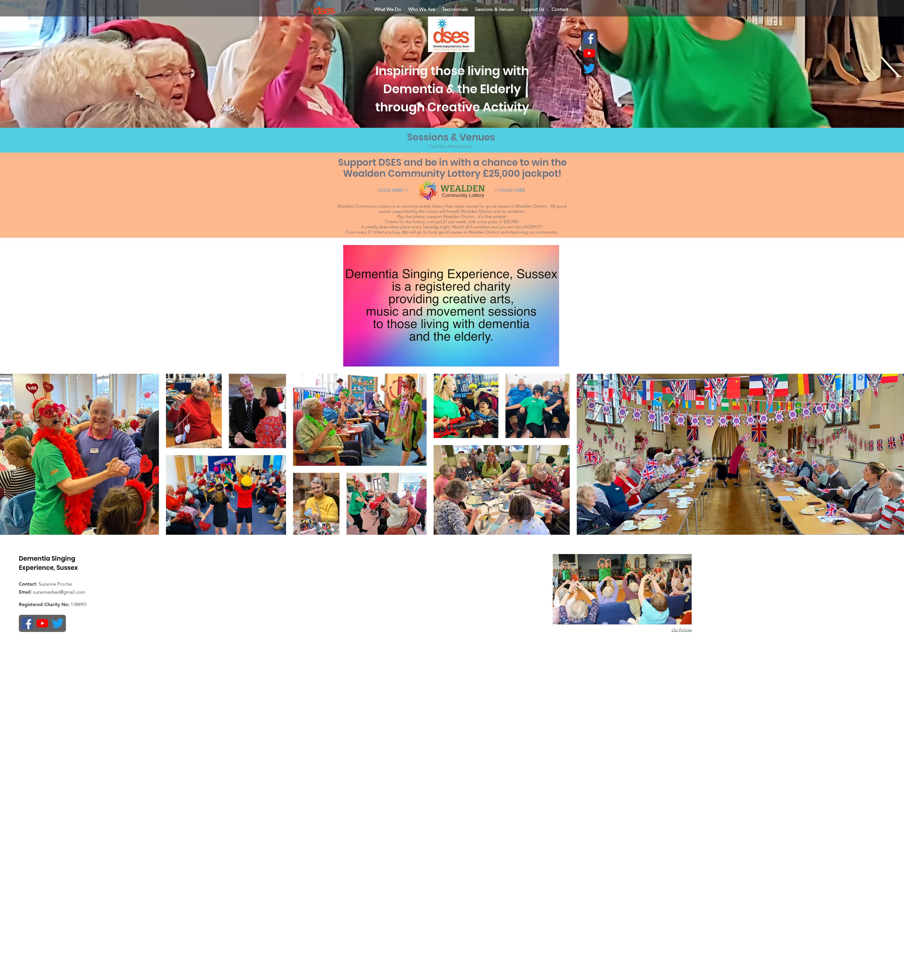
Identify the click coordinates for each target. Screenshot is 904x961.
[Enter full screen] (553, 360)
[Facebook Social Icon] (589, 38)
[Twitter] (589, 68)
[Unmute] (357, 360)
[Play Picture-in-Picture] (545, 360)
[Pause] (349, 360)
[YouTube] (589, 53)
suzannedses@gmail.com (59, 592)
